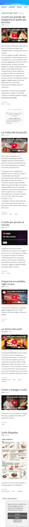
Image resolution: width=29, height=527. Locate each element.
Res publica (4, 331)
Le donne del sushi (11, 329)
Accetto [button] (17, 514)
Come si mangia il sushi (14, 389)
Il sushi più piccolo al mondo (12, 223)
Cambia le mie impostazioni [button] (17, 520)
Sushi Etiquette (9, 432)
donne (19, 379)
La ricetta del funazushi (14, 132)
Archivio (12, 7)
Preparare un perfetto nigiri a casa (13, 283)
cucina (8, 104)
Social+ (19, 7)
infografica (20, 491)
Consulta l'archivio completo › (9, 498)
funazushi (4, 214)
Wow (2, 25)
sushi (2, 104)
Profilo (4, 7)
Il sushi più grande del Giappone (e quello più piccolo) (13, 19)
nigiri (3, 310)
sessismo (3, 381)
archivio (21, 13)
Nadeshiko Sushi (5, 379)
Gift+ (26, 7)
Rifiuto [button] (17, 517)
